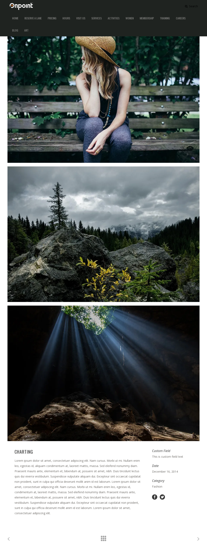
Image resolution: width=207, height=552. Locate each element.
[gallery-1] (103, 95)
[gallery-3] (103, 373)
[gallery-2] (103, 234)
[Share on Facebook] (154, 497)
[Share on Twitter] (162, 497)
